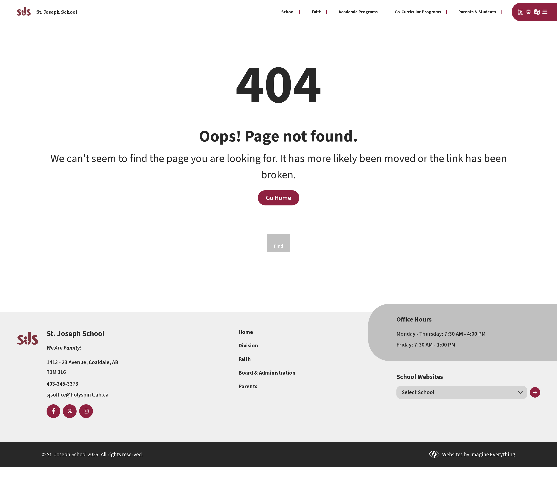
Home (245, 332)
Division (248, 346)
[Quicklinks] (545, 12)
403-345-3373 (62, 384)
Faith (244, 359)
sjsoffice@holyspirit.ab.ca (78, 395)
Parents (247, 386)
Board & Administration (266, 373)
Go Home (278, 198)
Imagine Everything (492, 454)
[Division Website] (520, 12)
